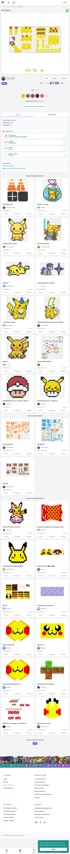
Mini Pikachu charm (43, 723)
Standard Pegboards (18, 136)
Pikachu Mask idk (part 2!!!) (12, 684)
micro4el (8, 530)
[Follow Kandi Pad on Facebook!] (40, 822)
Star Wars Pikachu (43, 244)
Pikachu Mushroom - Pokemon (47, 401)
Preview (13, 154)
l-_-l (42, 365)
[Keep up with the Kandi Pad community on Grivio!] (44, 822)
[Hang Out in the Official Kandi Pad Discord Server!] (36, 822)
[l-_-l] (38, 364)
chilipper (8, 726)
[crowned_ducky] (38, 247)
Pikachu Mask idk (8, 645)
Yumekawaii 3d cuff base (45, 605)
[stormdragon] (38, 325)
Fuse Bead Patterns (9, 811)
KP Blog (36, 797)
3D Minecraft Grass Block (45, 684)
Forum (8, 2)
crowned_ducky (45, 247)
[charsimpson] (3, 78)
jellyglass (8, 648)
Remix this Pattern (10, 166)
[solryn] (38, 569)
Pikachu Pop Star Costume (11, 527)
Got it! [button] (53, 849)
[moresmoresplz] (4, 207)
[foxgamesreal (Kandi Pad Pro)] (38, 726)
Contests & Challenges (41, 785)
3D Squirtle (41, 444)
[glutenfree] (38, 608)
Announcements (39, 782)
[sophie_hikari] (4, 286)
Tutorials (13, 2)
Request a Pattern (9, 820)
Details (18, 115)
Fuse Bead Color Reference (43, 794)
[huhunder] (38, 530)
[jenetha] (38, 207)
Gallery (8, 6)
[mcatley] (4, 608)
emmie (8, 365)
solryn (42, 569)
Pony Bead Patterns (9, 814)
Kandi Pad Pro (9, 785)
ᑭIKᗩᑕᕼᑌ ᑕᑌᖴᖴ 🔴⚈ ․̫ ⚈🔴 (46, 566)
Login (5, 779)
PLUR (35, 765)
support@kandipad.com (44, 808)
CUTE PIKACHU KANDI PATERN (13, 566)
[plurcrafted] (4, 325)
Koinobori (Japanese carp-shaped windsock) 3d (50, 527)
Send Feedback (39, 811)
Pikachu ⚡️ (6, 283)
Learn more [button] (62, 845)
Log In (65, 2)
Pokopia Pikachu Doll (10, 244)
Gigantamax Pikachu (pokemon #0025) (50, 322)
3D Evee (5, 483)
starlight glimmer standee (45, 283)
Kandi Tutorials (39, 788)
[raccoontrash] (4, 247)
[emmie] (4, 364)
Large (10, 148)
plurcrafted (9, 325)
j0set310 (8, 404)
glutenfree (44, 608)
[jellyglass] (4, 648)
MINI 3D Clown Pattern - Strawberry (14, 723)
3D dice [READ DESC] (44, 361)
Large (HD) (12, 142)
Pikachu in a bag (42, 204)
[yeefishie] (38, 687)
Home (4, 6)
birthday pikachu (9, 322)
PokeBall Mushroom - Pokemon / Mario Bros (16, 401)
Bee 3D (5, 605)
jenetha (43, 207)
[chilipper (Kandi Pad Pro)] (4, 726)
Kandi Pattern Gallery (10, 808)
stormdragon (44, 325)
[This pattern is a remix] (3, 322)
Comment (17, 214)
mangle (43, 286)
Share (55, 78)
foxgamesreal (44, 726)
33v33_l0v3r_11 (10, 569)
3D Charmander (8, 444)
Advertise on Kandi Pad (41, 814)
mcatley (8, 608)
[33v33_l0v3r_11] (4, 569)
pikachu (5, 361)
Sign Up (5, 782)
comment (64, 210)
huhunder (43, 530)
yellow (36, 90)
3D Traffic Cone (8, 204)
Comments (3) (52, 115)
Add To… (64, 78)
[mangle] (38, 286)
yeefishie (43, 687)
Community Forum (40, 779)
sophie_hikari (9, 286)
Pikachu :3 (40, 645)
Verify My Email (8, 788)
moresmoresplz (10, 207)
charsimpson (14, 6)
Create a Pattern (8, 817)
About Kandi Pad (39, 791)
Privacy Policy (38, 817)
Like (47, 78)
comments (64, 250)
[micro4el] (4, 530)
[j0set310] (4, 404)
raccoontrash (10, 247)
